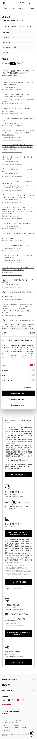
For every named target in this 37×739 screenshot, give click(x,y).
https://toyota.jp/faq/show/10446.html (12, 250)
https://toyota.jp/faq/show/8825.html (12, 164)
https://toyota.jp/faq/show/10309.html (12, 103)
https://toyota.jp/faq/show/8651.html (11, 202)
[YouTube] (18, 699)
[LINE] (4, 699)
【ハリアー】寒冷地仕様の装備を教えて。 (16, 245)
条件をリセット (8, 52)
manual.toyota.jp (27, 345)
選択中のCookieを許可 (18, 399)
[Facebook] (13, 699)
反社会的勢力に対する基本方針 (11, 728)
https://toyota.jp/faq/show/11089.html (12, 287)
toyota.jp (16, 345)
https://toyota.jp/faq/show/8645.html (12, 176)
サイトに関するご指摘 (18, 582)
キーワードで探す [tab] (10, 26)
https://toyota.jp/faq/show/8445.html (12, 218)
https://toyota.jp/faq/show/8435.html (12, 152)
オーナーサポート (18, 8)
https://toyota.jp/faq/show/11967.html (12, 315)
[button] (31, 734)
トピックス (31, 8)
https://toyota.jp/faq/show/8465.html (12, 262)
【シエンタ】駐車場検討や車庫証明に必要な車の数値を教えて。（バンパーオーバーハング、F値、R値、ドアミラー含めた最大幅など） (18, 306)
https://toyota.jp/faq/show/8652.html (12, 275)
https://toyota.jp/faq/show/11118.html (12, 228)
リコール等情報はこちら (18, 475)
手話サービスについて (18, 662)
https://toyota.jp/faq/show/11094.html (12, 240)
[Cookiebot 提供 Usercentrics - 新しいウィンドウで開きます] (26, 333)
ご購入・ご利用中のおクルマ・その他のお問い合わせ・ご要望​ (18, 533)
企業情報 (23, 728)
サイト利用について (16, 720)
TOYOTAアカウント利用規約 (10, 725)
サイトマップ (6, 720)
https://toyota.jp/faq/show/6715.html (11, 89)
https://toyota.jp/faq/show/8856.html (12, 125)
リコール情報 (6, 730)
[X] (8, 699)
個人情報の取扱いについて (9, 722)
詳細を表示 (27, 387)
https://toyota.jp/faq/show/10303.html (12, 113)
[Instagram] (22, 699)
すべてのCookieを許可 (18, 393)
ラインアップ (6, 8)
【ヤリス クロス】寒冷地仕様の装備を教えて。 (17, 223)
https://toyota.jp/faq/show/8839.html (12, 190)
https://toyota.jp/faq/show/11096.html (12, 139)
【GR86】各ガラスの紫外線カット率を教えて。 (18, 108)
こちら (28, 435)
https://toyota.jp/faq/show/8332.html (12, 299)
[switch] (32, 370)
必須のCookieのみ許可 (18, 405)
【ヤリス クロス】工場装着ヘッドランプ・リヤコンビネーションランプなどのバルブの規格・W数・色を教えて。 (18, 133)
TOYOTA (4, 3)
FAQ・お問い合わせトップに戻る (13, 20)
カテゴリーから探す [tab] (26, 26)
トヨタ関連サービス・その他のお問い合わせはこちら (18, 633)
